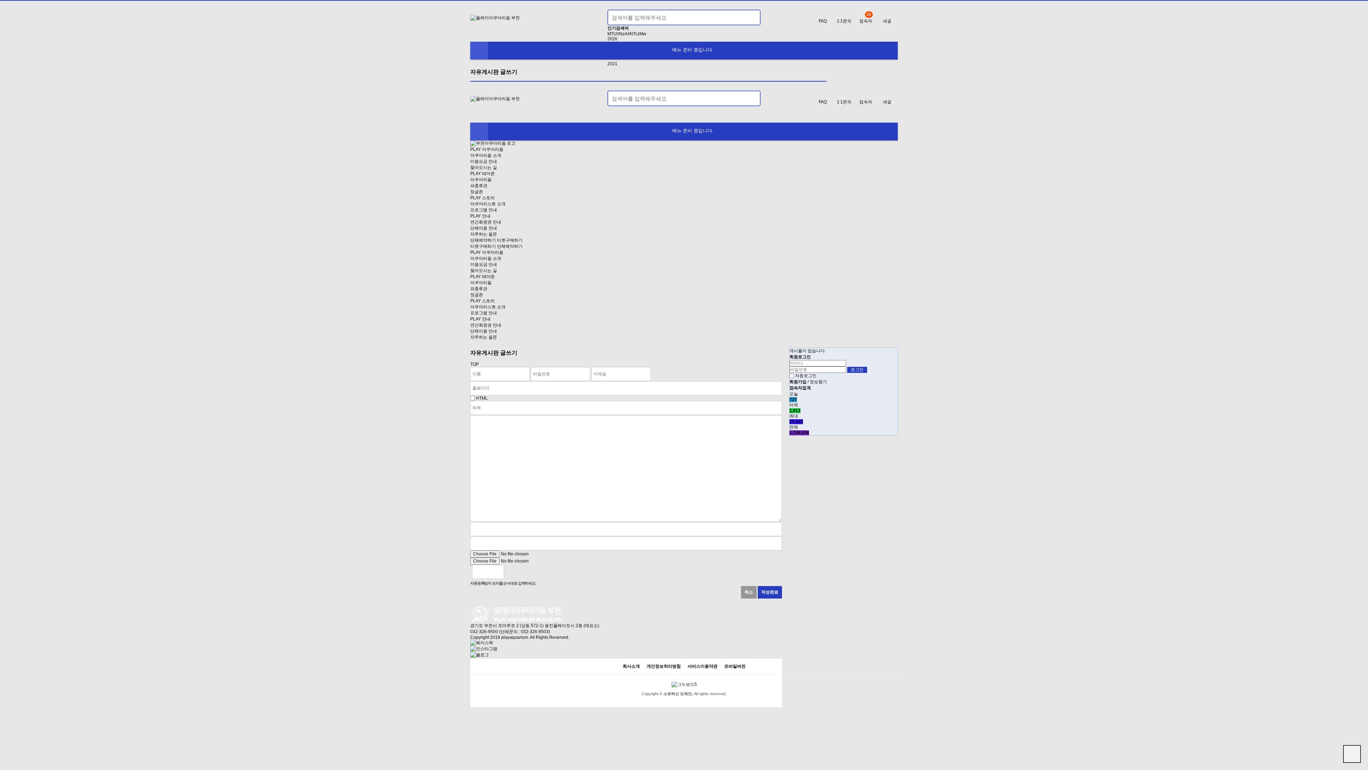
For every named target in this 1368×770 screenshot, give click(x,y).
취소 (749, 592)
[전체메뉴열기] (479, 51)
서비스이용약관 (702, 666)
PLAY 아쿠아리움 (486, 149)
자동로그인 (806, 375)
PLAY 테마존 (482, 173)
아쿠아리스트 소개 (488, 203)
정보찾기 (818, 381)
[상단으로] (1352, 754)
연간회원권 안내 (485, 222)
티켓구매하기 (510, 240)
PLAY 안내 (480, 216)
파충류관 (478, 185)
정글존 (476, 191)
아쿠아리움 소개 (485, 155)
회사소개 (631, 666)
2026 (612, 38)
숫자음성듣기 (512, 572)
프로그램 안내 (483, 209)
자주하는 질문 (483, 234)
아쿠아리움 (481, 179)
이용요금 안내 (483, 161)
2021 (612, 63)
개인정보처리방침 (664, 666)
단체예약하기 (483, 240)
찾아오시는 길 (483, 167)
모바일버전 (735, 666)
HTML (482, 398)
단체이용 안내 (483, 228)
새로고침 (527, 572)
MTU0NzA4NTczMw (626, 33)
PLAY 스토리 (482, 197)
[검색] (751, 17)
